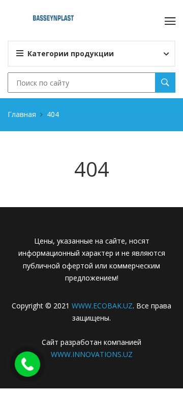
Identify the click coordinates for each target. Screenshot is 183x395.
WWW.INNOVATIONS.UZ (92, 354)
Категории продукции (70, 53)
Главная (22, 114)
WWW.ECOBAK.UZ (102, 305)
